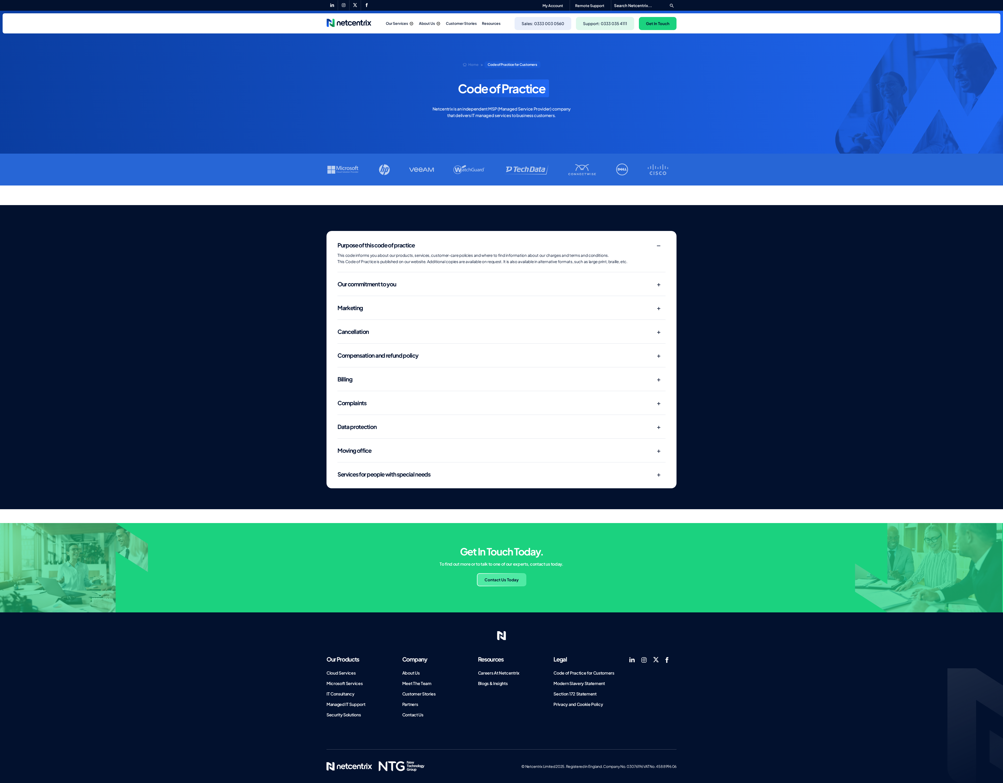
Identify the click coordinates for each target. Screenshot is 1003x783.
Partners (410, 704)
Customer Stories (461, 23)
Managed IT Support (345, 704)
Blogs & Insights (493, 683)
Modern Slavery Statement (579, 683)
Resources (491, 23)
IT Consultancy (340, 694)
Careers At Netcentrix (499, 673)
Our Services (397, 23)
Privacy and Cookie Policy (578, 704)
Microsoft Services (344, 683)
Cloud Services (341, 673)
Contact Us (412, 714)
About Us (427, 23)
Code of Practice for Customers (583, 673)
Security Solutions (343, 714)
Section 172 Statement (574, 694)
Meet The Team (416, 683)
